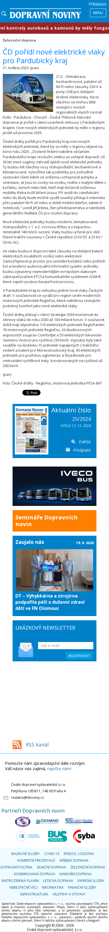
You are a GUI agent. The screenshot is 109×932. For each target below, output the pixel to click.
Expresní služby (91, 880)
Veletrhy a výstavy (69, 894)
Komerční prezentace (36, 860)
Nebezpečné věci (24, 887)
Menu (98, 12)
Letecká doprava (58, 880)
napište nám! (59, 768)
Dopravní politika (16, 867)
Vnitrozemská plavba (20, 880)
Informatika (53, 887)
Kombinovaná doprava (34, 874)
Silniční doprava (51, 867)
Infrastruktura (34, 894)
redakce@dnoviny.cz (27, 797)
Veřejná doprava (74, 860)
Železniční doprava (19, 40)
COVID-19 (51, 853)
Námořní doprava (76, 874)
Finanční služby (82, 887)
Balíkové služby (25, 853)
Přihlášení (97, 4)
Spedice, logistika (78, 853)
